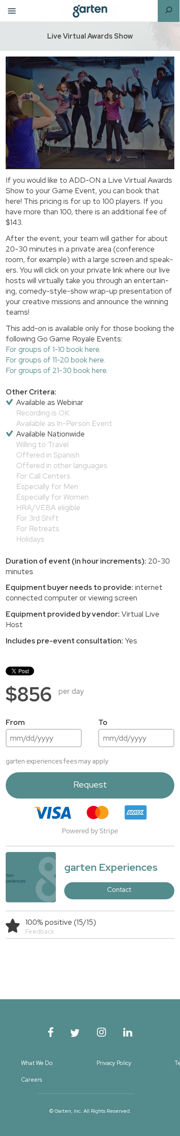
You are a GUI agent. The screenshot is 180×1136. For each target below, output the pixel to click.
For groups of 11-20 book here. (55, 360)
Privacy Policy (114, 1063)
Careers (31, 1079)
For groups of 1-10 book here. (53, 349)
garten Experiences (111, 867)
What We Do (37, 1063)
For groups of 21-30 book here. (56, 370)
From (15, 722)
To (102, 722)
